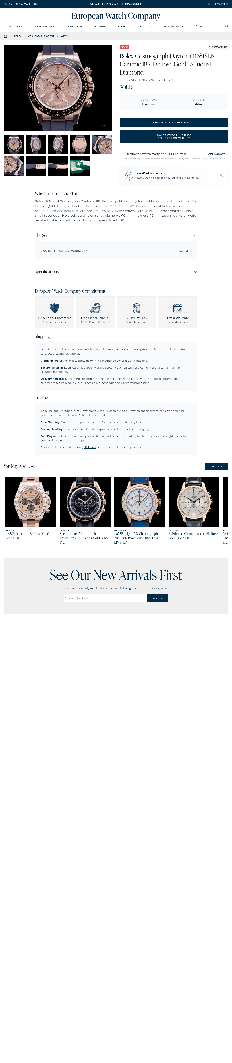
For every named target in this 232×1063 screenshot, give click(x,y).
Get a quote (216, 154)
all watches (13, 26)
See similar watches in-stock (174, 122)
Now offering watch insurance (116, 4)
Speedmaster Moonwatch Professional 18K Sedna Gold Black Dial (84, 538)
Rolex (17, 36)
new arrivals (44, 26)
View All (216, 466)
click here (90, 447)
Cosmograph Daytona (41, 36)
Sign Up (157, 598)
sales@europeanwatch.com (20, 4)
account (206, 26)
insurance (74, 26)
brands (100, 26)
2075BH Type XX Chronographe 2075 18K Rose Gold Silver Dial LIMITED (136, 538)
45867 (64, 36)
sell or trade (173, 26)
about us (144, 26)
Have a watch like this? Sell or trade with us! (174, 136)
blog (121, 26)
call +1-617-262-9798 (217, 4)
